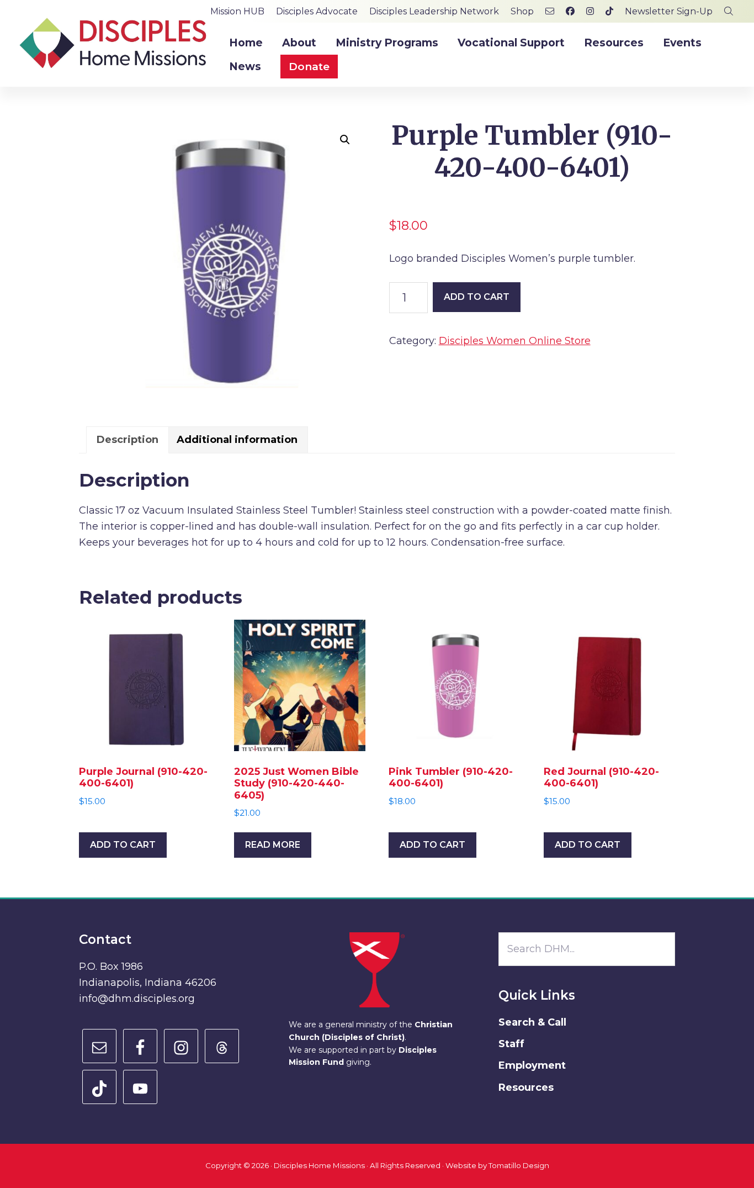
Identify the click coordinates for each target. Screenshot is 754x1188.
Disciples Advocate (317, 11)
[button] (345, 140)
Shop (522, 11)
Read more (272, 844)
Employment (532, 1065)
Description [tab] (127, 440)
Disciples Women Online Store (515, 341)
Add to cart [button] (123, 844)
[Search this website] (728, 11)
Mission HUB (237, 11)
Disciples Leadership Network (434, 11)
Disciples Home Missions (319, 1165)
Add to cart (476, 297)
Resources (526, 1087)
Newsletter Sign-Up (669, 11)
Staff (511, 1044)
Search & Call (532, 1022)
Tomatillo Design (518, 1165)
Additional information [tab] (237, 440)
